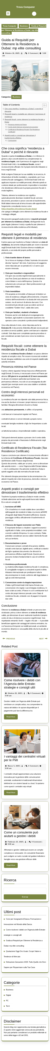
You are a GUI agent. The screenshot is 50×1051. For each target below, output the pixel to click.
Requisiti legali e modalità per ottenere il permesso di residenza (25, 115)
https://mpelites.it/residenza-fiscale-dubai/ (19, 209)
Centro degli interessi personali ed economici (23, 127)
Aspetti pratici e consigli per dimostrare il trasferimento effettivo (20, 137)
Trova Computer (25, 7)
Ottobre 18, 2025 (12, 53)
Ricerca (10, 880)
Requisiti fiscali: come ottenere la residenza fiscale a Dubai (25, 121)
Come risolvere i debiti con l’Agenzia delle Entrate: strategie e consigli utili (22, 683)
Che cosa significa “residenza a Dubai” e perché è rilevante (24, 110)
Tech (8, 1006)
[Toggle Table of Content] (43, 105)
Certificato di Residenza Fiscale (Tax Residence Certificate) (24, 131)
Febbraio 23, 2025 (15, 842)
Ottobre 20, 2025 (15, 693)
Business (24, 26)
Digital (8, 995)
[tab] (8, 13)
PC (7, 1001)
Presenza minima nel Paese (17, 124)
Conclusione (12, 140)
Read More (12, 717)
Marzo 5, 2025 (14, 766)
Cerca (25, 897)
